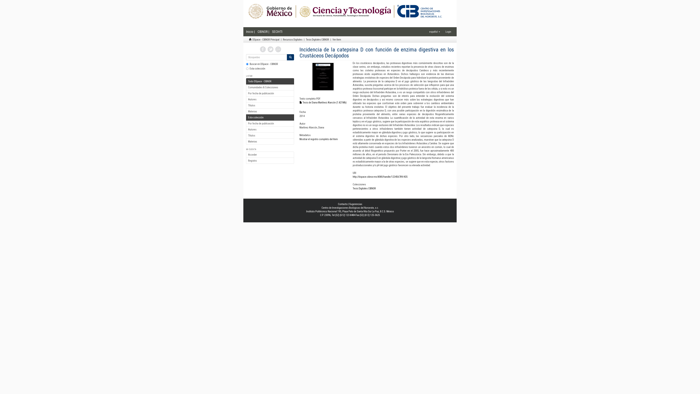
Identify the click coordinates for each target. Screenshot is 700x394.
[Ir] (290, 57)
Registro (252, 160)
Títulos (251, 105)
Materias (252, 111)
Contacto (343, 204)
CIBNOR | (263, 32)
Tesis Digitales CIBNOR (317, 39)
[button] (435, 31)
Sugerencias (355, 204)
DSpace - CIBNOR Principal (265, 39)
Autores (252, 99)
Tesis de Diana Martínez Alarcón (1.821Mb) (324, 102)
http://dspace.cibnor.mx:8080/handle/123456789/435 (380, 176)
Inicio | (250, 32)
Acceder (252, 154)
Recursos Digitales (292, 39)
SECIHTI (277, 32)
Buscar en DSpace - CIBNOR (264, 64)
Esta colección (257, 68)
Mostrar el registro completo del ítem (319, 139)
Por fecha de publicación (261, 93)
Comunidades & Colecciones (263, 87)
